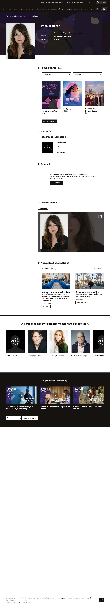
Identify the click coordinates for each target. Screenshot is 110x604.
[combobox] (56, 74)
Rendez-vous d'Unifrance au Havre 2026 (51, 2)
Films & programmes (14, 9)
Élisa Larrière (11, 356)
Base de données (56, 9)
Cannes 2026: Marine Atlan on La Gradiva (54, 408)
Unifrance (87, 9)
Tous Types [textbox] (47, 74)
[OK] (101, 600)
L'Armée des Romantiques (91, 110)
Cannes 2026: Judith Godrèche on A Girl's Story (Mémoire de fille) (88, 408)
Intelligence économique (72, 9)
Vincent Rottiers (35, 356)
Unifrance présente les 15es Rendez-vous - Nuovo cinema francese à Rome (88, 294)
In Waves (67, 109)
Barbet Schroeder (79, 356)
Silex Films (67, 36)
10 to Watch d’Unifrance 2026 (75, 2)
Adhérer (97, 9)
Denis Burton (98, 356)
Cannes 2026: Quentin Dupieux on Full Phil (21, 408)
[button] (100, 217)
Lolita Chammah (57, 356)
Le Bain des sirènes (50, 111)
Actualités (28, 9)
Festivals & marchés (41, 9)
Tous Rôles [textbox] (78, 74)
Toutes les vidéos (30, 418)
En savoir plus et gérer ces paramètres (18, 602)
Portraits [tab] (43, 208)
